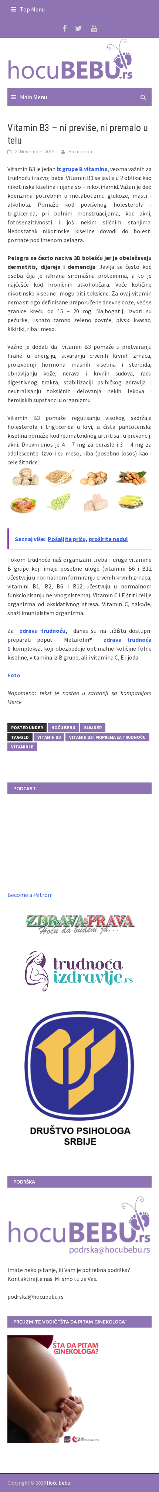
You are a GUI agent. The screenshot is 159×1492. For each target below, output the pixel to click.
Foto (13, 675)
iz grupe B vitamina (82, 169)
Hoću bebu (63, 727)
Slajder (93, 727)
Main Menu (33, 97)
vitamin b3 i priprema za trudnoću (107, 737)
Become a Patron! (30, 894)
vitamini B (22, 747)
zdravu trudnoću (41, 630)
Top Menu (32, 9)
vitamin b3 (49, 737)
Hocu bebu (80, 151)
